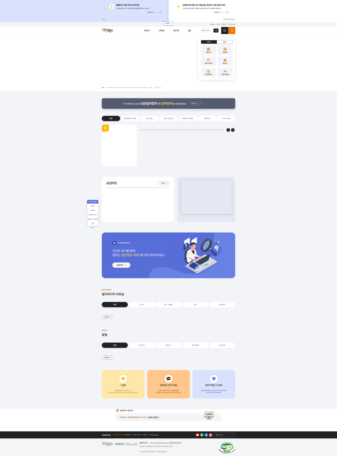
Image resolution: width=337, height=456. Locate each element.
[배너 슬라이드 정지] (157, 87)
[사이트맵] (231, 30)
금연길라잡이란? (106, 435)
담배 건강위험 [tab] (168, 118)
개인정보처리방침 (117, 435)
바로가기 (196, 103)
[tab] (209, 42)
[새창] (227, 447)
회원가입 (212, 24)
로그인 (218, 24)
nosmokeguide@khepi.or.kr (160, 443)
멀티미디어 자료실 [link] (93, 234)
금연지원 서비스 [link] (92, 229)
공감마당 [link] (92, 225)
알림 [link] (92, 238)
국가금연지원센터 (154, 435)
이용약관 (145, 435)
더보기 (163, 183)
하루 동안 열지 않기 (229, 19)
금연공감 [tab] (222, 305)
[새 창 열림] (197, 435)
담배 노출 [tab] (149, 118)
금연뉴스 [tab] (168, 345)
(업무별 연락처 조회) (174, 443)
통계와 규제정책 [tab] (187, 118)
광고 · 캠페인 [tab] (168, 305)
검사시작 (123, 265)
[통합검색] (224, 30)
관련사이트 (219, 435)
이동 (216, 30)
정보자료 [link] (92, 221)
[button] (135, 12)
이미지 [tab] (141, 305)
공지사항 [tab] (142, 345)
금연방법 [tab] (207, 118)
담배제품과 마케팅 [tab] (130, 118)
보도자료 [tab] (222, 345)
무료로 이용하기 (153, 417)
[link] (208, 50)
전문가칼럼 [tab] (195, 345)
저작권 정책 (127, 435)
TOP (92, 243)
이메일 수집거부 (136, 435)
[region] (206, 199)
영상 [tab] (195, 305)
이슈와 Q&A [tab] (226, 118)
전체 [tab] (110, 118)
